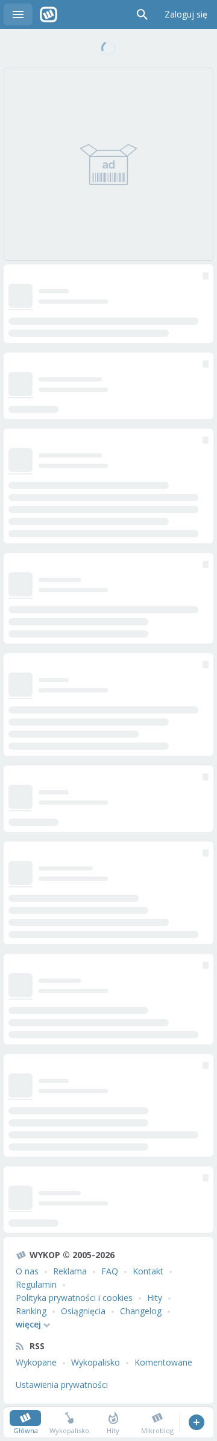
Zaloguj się (186, 14)
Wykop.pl (48, 14)
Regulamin (36, 1284)
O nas (27, 1271)
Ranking (31, 1311)
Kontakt (148, 1271)
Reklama (70, 1271)
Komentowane (163, 1362)
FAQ (109, 1271)
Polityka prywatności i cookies (74, 1297)
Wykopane (36, 1362)
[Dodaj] (196, 1422)
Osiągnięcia (83, 1311)
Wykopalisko (95, 1362)
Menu (18, 14)
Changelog (141, 1311)
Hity (154, 1297)
